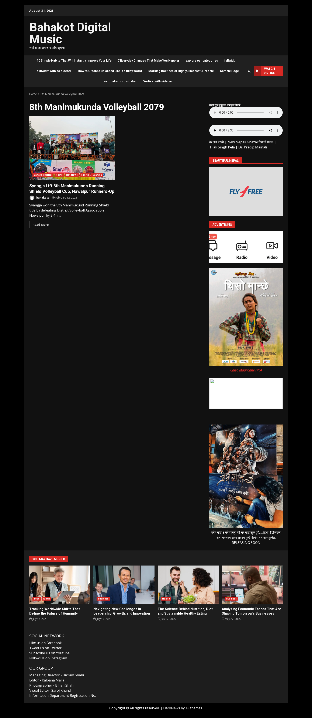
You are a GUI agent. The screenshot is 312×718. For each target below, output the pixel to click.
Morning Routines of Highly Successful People (181, 71)
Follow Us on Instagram (48, 658)
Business (103, 598)
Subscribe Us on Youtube (49, 653)
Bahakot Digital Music (70, 33)
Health (166, 598)
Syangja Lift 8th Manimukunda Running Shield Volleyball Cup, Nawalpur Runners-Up (72, 148)
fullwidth (230, 60)
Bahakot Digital (43, 174)
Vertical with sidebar (157, 81)
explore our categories (202, 60)
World (46, 598)
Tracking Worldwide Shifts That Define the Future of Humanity (59, 585)
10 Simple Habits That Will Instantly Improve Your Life (74, 60)
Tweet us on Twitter (45, 648)
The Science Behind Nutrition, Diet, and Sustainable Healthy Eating (188, 585)
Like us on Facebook (45, 642)
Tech (36, 598)
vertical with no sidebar (120, 81)
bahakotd (42, 197)
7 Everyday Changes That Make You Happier (148, 60)
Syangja (97, 174)
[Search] (249, 71)
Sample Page (229, 71)
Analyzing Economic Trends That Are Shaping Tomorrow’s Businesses (252, 585)
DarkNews (171, 708)
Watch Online (269, 71)
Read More (41, 225)
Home (59, 174)
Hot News (72, 174)
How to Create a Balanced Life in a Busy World (110, 71)
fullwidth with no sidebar (54, 71)
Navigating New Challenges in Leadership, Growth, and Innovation (123, 585)
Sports (85, 174)
